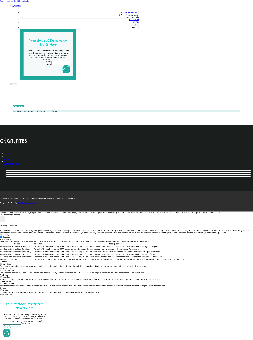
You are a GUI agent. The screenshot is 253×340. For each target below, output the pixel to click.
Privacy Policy (43, 198)
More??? (8, 161)
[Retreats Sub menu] (138, 27)
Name (48, 61)
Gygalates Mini (132, 17)
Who (6, 153)
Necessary (6, 237)
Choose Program (128, 12)
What (7, 159)
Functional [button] (4, 262)
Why (6, 156)
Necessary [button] (4, 235)
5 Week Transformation (129, 15)
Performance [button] (5, 268)
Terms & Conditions (56, 198)
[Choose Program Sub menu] (138, 12)
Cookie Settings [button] (6, 215)
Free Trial (134, 19)
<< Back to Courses (19, 106)
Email (49, 64)
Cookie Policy (70, 198)
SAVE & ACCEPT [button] (6, 294)
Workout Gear (12, 164)
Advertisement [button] (6, 281)
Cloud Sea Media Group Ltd (27, 203)
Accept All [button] (18, 215)
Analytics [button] (4, 275)
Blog (136, 24)
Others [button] (3, 288)
